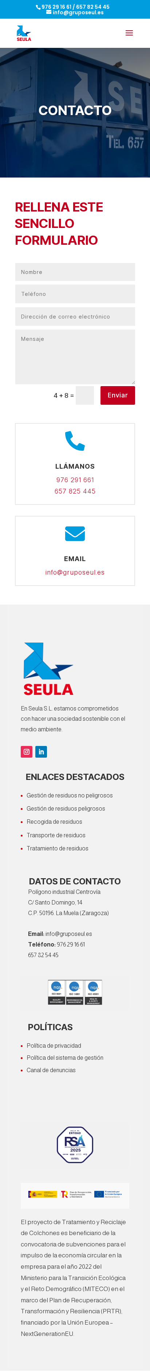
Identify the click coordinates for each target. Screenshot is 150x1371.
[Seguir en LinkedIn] (41, 752)
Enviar (118, 395)
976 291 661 (75, 480)
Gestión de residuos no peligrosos (70, 795)
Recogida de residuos (54, 822)
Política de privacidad (54, 1046)
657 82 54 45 (93, 7)
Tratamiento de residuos (57, 848)
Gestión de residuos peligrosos (66, 809)
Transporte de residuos (56, 835)
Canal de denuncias (51, 1070)
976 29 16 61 (56, 7)
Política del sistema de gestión (65, 1058)
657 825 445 (75, 491)
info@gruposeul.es (75, 572)
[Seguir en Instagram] (26, 752)
